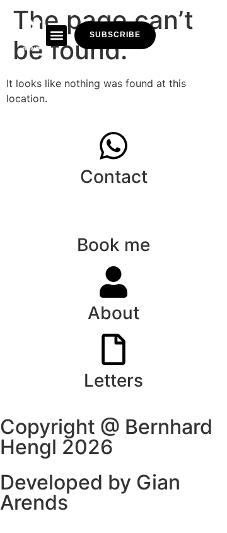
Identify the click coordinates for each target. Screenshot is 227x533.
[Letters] (113, 349)
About (113, 313)
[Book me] (113, 214)
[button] (56, 35)
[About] (113, 282)
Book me (113, 244)
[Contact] (113, 145)
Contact (114, 176)
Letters (113, 380)
